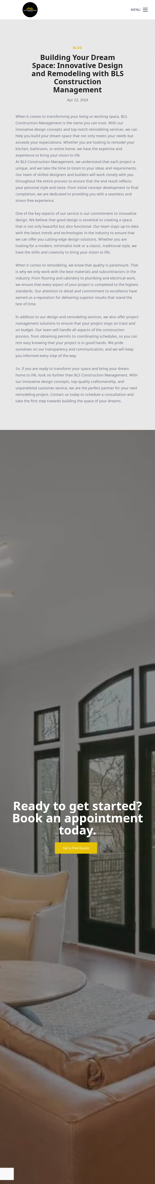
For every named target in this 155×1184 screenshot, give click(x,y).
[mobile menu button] (145, 10)
